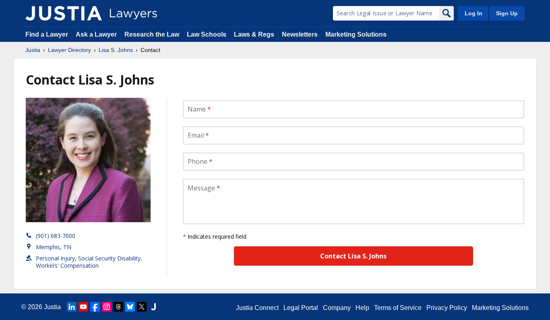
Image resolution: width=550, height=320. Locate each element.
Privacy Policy (446, 307)
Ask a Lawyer (97, 34)
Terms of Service (398, 307)
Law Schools (206, 34)
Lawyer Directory (69, 50)
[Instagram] (107, 307)
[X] (142, 307)
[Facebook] (95, 307)
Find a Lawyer (46, 34)
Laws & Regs (254, 34)
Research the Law (151, 34)
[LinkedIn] (72, 307)
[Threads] (118, 307)
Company (337, 307)
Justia (32, 50)
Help (362, 307)
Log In (473, 13)
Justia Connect (257, 307)
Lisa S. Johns (116, 50)
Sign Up (507, 13)
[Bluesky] (130, 307)
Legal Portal (300, 307)
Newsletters (300, 34)
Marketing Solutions (356, 34)
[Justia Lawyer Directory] (63, 13)
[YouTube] (83, 307)
